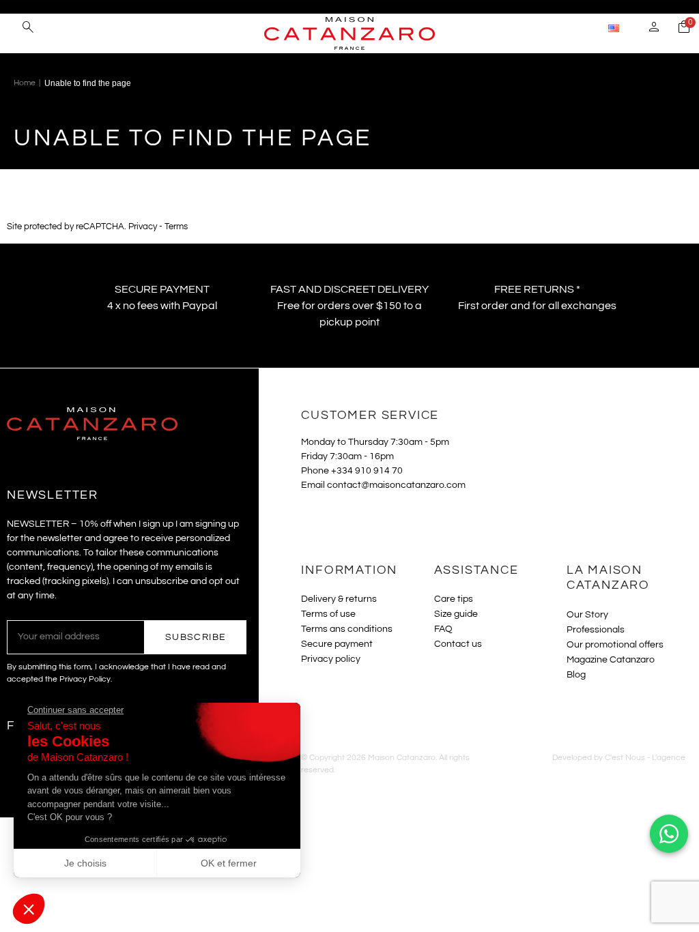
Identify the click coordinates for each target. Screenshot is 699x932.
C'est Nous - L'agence (645, 757)
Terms (176, 226)
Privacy (142, 226)
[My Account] (654, 28)
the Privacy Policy (78, 679)
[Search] (28, 28)
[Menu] (13, 27)
